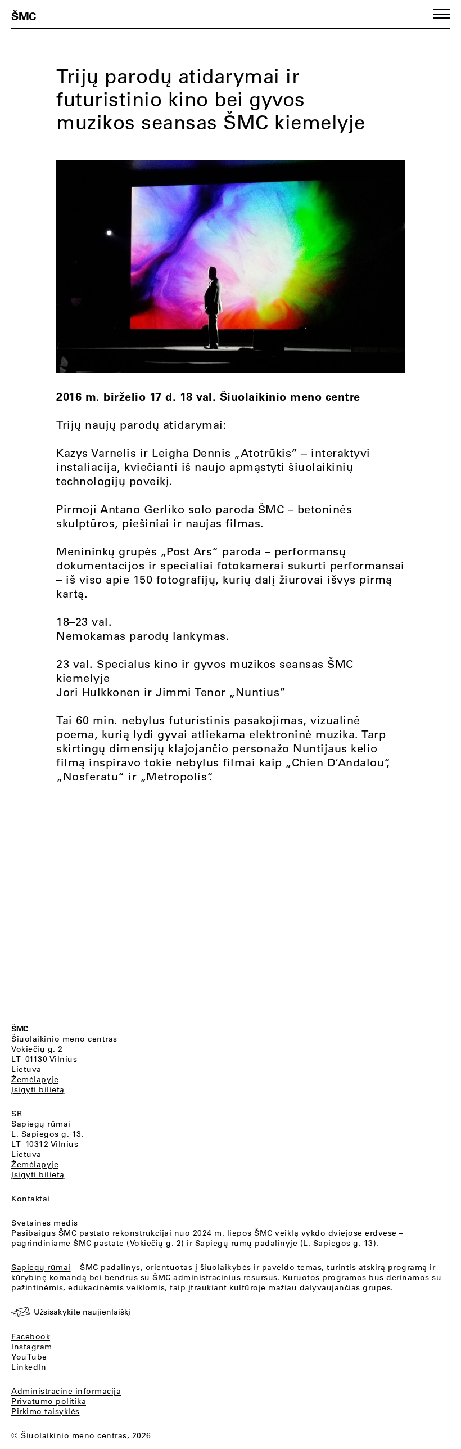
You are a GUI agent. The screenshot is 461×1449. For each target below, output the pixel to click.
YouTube (29, 1357)
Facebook (30, 1336)
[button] (441, 14)
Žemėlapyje (34, 1079)
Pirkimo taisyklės (45, 1411)
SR (16, 1114)
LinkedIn (28, 1367)
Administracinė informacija (66, 1391)
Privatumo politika (48, 1401)
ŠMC (23, 15)
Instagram (31, 1347)
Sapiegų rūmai (41, 1124)
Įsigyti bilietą (38, 1089)
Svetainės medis (44, 1223)
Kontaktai (30, 1199)
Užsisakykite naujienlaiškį (82, 1312)
